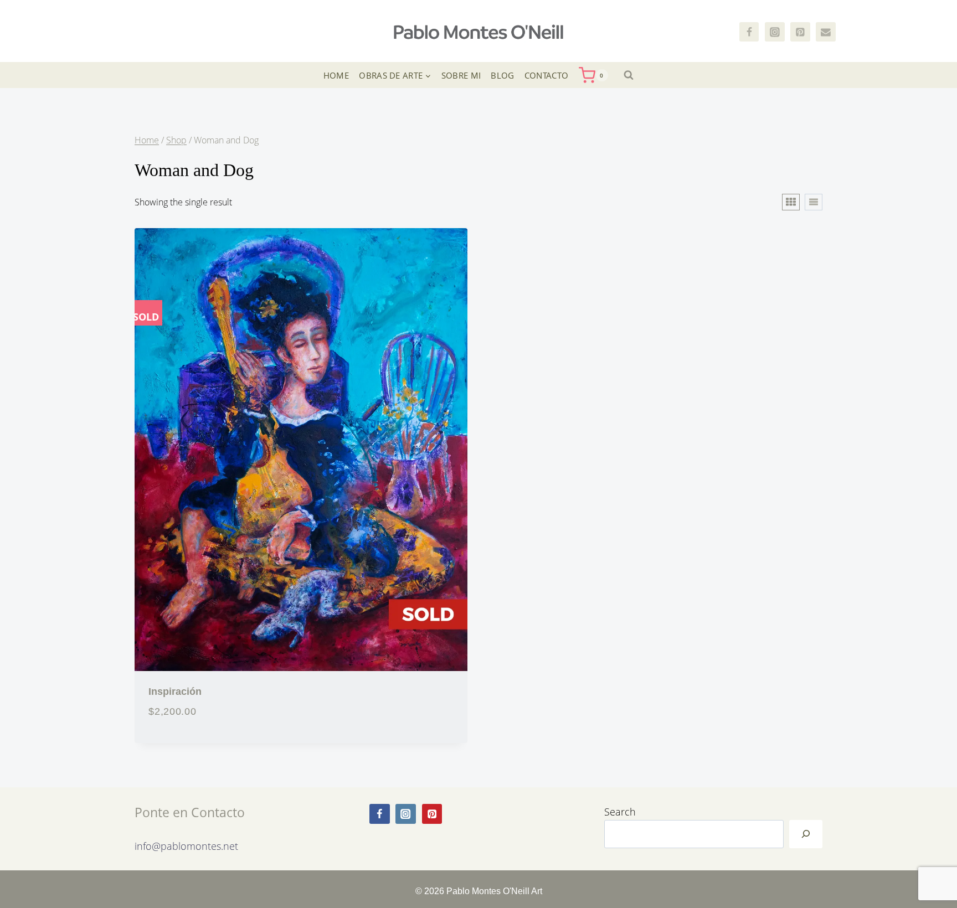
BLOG (502, 75)
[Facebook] (749, 32)
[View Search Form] (629, 75)
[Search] (805, 834)
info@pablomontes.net (186, 846)
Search (620, 811)
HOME (336, 75)
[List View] (813, 202)
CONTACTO (546, 75)
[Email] (826, 32)
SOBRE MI (461, 75)
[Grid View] (791, 202)
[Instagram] (775, 32)
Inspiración (175, 691)
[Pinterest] (800, 32)
